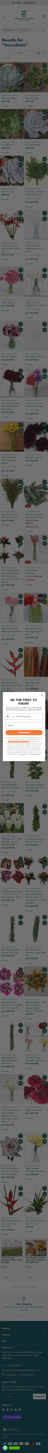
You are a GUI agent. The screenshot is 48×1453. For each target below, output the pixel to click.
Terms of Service (35, 754)
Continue (24, 732)
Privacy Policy (23, 754)
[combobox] (10, 716)
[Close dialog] (42, 695)
